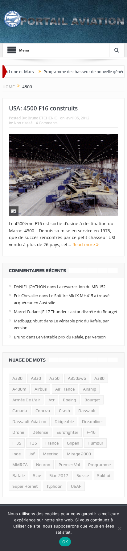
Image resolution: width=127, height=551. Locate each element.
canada (19, 410)
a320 (17, 378)
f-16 (91, 432)
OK (65, 541)
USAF (76, 486)
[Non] (119, 528)
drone (18, 432)
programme (99, 464)
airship (89, 389)
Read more (84, 244)
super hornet (25, 486)
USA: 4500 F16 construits (43, 108)
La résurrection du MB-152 (81, 286)
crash (64, 410)
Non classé (23, 122)
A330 (36, 378)
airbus (41, 389)
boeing (69, 399)
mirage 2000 (79, 453)
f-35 (16, 443)
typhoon (54, 486)
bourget (92, 399)
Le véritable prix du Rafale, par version (71, 337)
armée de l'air (26, 399)
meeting (51, 453)
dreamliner (92, 421)
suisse (82, 475)
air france (65, 389)
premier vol (69, 464)
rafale (18, 475)
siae (37, 475)
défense (40, 432)
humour (95, 443)
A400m (19, 389)
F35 (33, 443)
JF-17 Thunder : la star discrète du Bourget (79, 311)
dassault (87, 410)
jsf (32, 453)
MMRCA (20, 464)
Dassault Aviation (29, 421)
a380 (99, 378)
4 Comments (47, 122)
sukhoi (103, 475)
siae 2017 (58, 475)
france (52, 443)
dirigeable (64, 421)
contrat (43, 410)
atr (51, 399)
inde (16, 453)
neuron (43, 464)
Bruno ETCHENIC (42, 117)
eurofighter (67, 432)
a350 (54, 378)
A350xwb (77, 378)
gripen (73, 443)
